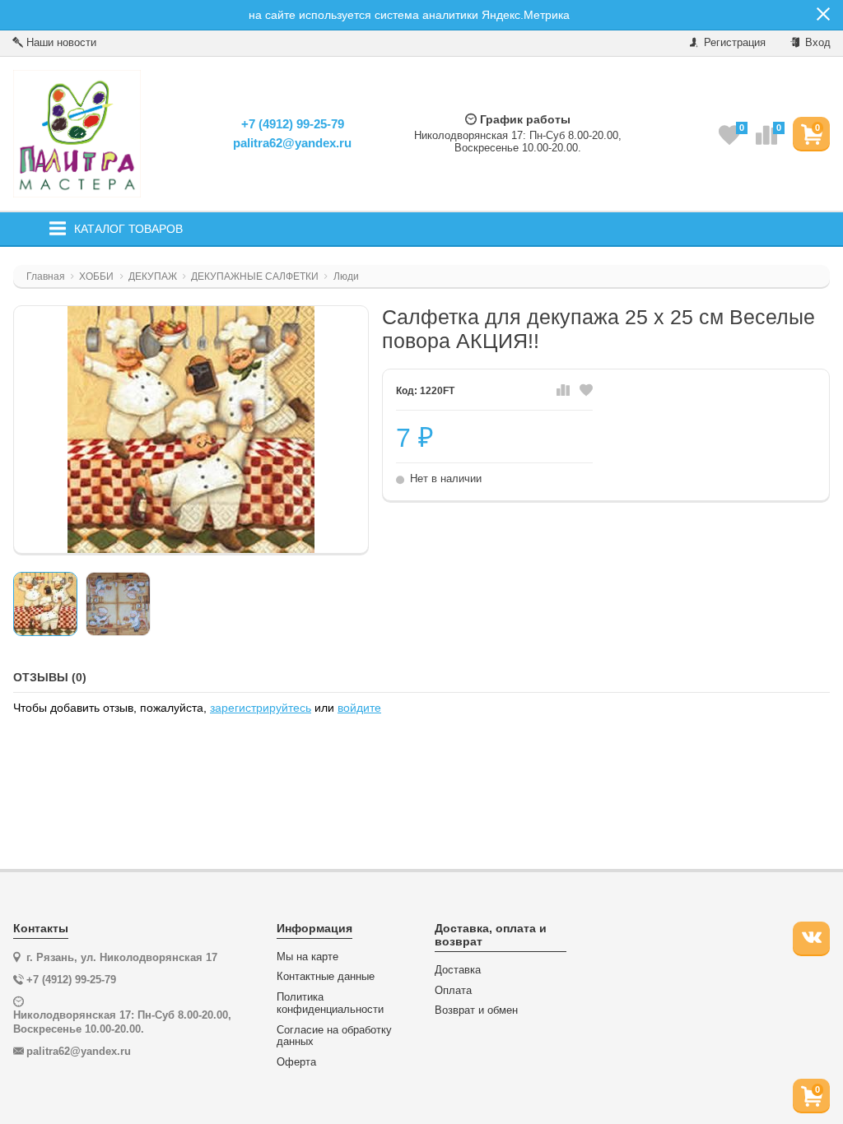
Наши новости (59, 42)
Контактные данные (326, 976)
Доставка (458, 970)
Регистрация (733, 42)
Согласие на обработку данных (334, 1036)
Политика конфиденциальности (330, 1003)
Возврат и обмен (476, 1010)
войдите (359, 707)
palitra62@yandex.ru (292, 143)
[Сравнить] (563, 390)
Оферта (296, 1062)
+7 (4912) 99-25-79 (292, 124)
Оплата (453, 990)
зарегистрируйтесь (260, 707)
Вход (816, 42)
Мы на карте (307, 957)
